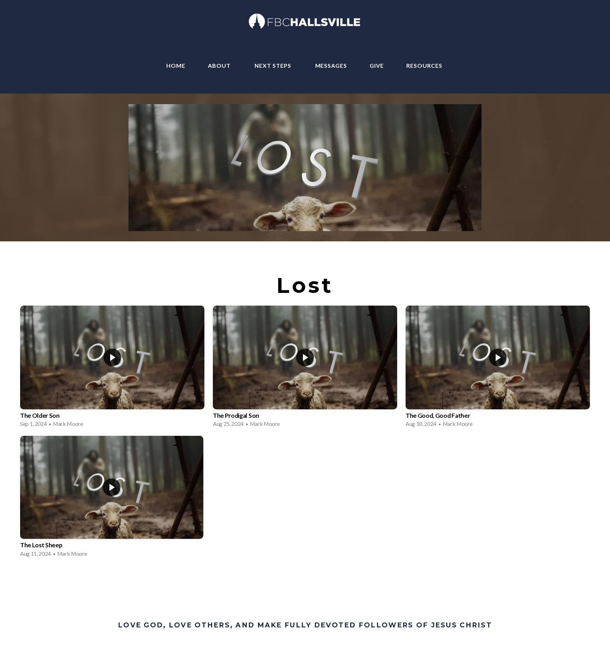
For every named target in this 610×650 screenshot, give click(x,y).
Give (377, 65)
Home (175, 65)
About (220, 65)
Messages (331, 65)
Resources (425, 65)
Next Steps (274, 65)
